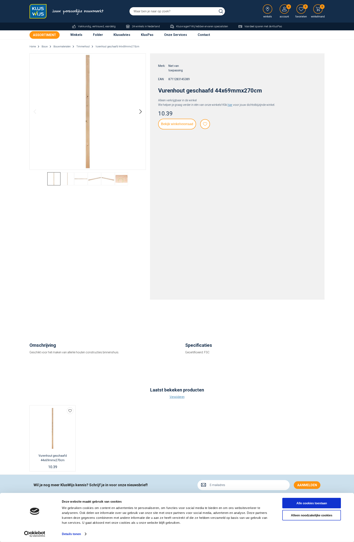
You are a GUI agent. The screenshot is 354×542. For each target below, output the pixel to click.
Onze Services (175, 35)
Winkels (76, 35)
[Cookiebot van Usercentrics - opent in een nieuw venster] (35, 534)
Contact (204, 35)
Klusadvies (121, 35)
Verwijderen (177, 396)
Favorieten (205, 124)
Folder (98, 35)
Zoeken (221, 11)
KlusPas (147, 35)
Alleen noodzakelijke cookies (311, 515)
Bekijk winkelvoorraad (177, 124)
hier (230, 104)
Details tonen (71, 534)
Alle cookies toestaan (311, 503)
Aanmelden (307, 485)
